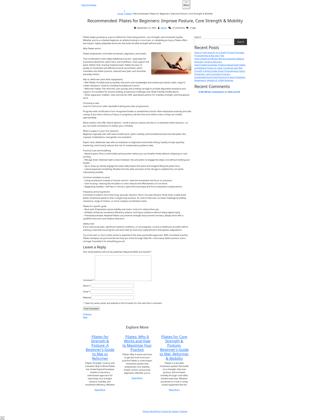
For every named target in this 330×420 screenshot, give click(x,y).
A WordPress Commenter (211, 91)
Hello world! (234, 91)
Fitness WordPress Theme (165, 411)
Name (86, 285)
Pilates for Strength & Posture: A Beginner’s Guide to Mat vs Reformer (100, 347)
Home (120, 13)
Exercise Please (88, 5)
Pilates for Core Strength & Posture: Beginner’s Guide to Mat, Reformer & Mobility (174, 347)
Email (86, 291)
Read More (100, 389)
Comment (88, 280)
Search (197, 37)
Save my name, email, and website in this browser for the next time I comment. (123, 303)
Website (87, 297)
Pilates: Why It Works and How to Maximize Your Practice (137, 343)
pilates (128, 13)
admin (164, 27)
